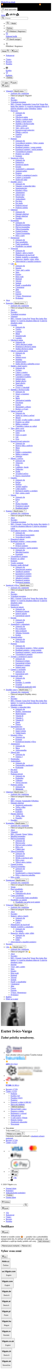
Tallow (39, 109)
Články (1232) (11, 1091)
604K (16, 1172)
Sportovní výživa (17, 158)
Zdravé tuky (20, 195)
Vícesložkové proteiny (24, 152)
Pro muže (19, 203)
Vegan (42, 104)
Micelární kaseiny (22, 552)
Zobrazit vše (20, 113)
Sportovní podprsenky (23, 805)
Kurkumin (19, 767)
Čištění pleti (20, 849)
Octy (17, 439)
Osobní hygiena (21, 231)
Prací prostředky (21, 242)
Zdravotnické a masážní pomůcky (28, 261)
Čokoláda (19, 385)
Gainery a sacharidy (23, 177)
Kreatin (18, 167)
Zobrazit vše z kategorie (20, 93)
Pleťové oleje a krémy (23, 845)
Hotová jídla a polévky (24, 446)
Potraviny (14, 111)
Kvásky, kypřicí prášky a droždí (27, 420)
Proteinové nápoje (22, 145)
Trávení (18, 281)
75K (15, 1178)
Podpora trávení (21, 205)
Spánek (18, 283)
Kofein (18, 635)
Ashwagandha (20, 750)
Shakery (18, 920)
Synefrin (18, 685)
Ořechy (18, 355)
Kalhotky (19, 812)
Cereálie (18, 115)
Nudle (17, 471)
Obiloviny (19, 469)
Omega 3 (18, 757)
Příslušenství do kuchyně (24, 255)
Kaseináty (19, 554)
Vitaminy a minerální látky (25, 186)
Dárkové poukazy (18, 1107)
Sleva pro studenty (18, 1104)
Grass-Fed (35, 104)
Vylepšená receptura (18, 102)
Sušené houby (20, 362)
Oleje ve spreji (20, 435)
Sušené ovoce (20, 357)
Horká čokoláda (21, 504)
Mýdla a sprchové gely (24, 858)
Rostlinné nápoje (21, 508)
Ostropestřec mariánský (24, 765)
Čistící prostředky (22, 244)
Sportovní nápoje (22, 165)
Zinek (17, 722)
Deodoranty (20, 856)
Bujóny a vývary (21, 409)
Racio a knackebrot (22, 476)
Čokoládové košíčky (23, 377)
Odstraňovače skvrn (23, 893)
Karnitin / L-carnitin (23, 682)
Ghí (16, 437)
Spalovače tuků (21, 180)
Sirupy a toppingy (22, 394)
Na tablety (19, 931)
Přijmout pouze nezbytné (10, 1246)
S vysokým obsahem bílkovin (36, 106)
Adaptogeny (20, 192)
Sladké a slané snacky (23, 121)
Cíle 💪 (14, 264)
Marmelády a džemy (23, 407)
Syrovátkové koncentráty (25, 535)
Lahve (17, 922)
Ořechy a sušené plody (24, 119)
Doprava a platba (17, 1111)
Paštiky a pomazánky (23, 452)
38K (15, 1175)
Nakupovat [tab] (10, 1215)
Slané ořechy (20, 383)
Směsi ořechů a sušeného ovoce (27, 364)
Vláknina (18, 780)
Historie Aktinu (16, 1120)
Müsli (17, 334)
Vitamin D (19, 720)
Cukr (17, 396)
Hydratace (19, 298)
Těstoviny (19, 463)
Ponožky (18, 809)
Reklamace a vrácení (18, 1113)
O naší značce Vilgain (19, 1118)
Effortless (32, 109)
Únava (18, 292)
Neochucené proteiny (23, 569)
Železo (18, 724)
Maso (17, 448)
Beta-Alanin (20, 641)
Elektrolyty (19, 162)
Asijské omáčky (21, 486)
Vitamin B (19, 716)
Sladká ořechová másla (24, 349)
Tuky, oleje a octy (22, 128)
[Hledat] (3, 18)
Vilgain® (9, 91)
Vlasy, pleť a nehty (22, 270)
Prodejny (14, 1100)
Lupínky (18, 338)
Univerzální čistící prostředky (26, 898)
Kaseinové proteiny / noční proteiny (29, 149)
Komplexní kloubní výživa (25, 742)
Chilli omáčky (20, 489)
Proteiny (14, 139)
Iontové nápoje (21, 613)
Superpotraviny (21, 188)
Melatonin (19, 789)
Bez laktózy (19, 106)
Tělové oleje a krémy (23, 862)
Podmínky (10, 1191)
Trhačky (18, 938)
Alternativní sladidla (23, 400)
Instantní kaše (20, 336)
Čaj (16, 502)
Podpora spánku (21, 208)
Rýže (17, 465)
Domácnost (15, 238)
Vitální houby (20, 733)
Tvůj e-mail (10, 1130)
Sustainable (26, 104)
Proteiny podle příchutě (19, 565)
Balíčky (9, 997)
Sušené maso (20, 379)
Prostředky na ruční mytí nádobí (27, 902)
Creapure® (19, 622)
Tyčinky (18, 370)
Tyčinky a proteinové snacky (26, 175)
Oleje (17, 433)
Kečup (18, 482)
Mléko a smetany (22, 424)
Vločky (18, 329)
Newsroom (15, 1124)
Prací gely (19, 891)
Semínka (18, 359)
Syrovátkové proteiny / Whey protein (29, 143)
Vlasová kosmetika (22, 233)
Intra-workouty (21, 631)
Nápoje (18, 137)
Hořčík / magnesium (23, 711)
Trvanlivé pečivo (21, 474)
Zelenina (18, 456)
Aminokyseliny (21, 171)
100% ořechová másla (23, 344)
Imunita (18, 268)
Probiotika (19, 778)
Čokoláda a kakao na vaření (26, 426)
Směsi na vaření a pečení (24, 415)
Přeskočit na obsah (8, 2)
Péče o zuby (20, 236)
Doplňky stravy (16, 182)
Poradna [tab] (9, 1221)
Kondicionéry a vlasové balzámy (28, 873)
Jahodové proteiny (22, 578)
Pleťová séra (20, 843)
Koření (18, 405)
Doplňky (18, 218)
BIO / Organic (16, 104)
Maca (17, 748)
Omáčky (18, 134)
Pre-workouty (20, 629)
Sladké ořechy (20, 381)
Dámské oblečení (22, 214)
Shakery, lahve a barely (24, 253)
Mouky (18, 418)
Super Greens (20, 731)
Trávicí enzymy (21, 782)
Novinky (14, 100)
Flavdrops (19, 403)
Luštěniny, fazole (22, 467)
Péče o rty (19, 847)
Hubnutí (18, 279)
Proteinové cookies (22, 665)
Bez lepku (40, 319)
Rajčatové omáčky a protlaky (26, 491)
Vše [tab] (7, 1213)
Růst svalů (19, 277)
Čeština (9, 78)
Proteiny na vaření (22, 154)
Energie (18, 294)
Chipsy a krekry (21, 372)
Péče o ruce (19, 860)
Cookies (9, 1195)
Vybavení (14, 248)
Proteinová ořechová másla (25, 347)
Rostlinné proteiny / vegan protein (28, 147)
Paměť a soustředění (23, 285)
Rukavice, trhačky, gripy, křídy (27, 259)
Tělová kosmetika (22, 229)
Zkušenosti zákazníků (19, 1122)
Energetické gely (21, 674)
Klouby (18, 274)
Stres (17, 272)
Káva (17, 499)
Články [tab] (8, 1217)
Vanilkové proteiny (22, 572)
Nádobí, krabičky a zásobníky (26, 257)
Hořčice (18, 484)
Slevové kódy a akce (18, 1109)
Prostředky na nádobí (23, 246)
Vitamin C (19, 718)
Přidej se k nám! (12, 999)
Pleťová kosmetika (22, 227)
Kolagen (18, 156)
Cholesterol (19, 287)
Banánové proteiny (22, 580)
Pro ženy (18, 201)
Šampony (19, 871)
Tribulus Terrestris (22, 633)
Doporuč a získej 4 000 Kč (21, 1102)
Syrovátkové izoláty (23, 537)
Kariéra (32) (15, 1096)
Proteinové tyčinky (22, 661)
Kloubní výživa (21, 190)
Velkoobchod (16, 1115)
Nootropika (19, 197)
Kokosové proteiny (22, 582)
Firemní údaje (11, 1188)
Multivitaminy (20, 714)
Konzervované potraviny (24, 130)
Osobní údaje (11, 1197)
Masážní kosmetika (22, 225)
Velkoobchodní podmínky (16, 1193)
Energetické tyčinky (23, 663)
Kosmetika (15, 220)
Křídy (17, 940)
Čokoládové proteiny (23, 576)
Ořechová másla (21, 117)
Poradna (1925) (16, 1098)
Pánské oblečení (21, 216)
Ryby (17, 450)
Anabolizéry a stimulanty (25, 169)
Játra (17, 289)
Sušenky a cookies (22, 375)
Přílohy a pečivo (21, 132)
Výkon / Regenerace (23, 296)
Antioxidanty (20, 199)
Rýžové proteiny (21, 546)
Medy (17, 398)
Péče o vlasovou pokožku (25, 875)
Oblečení (14, 210)
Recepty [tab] (9, 1219)
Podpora (14, 1094)
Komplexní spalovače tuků (25, 687)
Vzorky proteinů (17, 563)
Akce (13, 98)
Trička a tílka (20, 807)
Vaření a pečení (21, 126)
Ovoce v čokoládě (22, 387)
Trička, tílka (20, 816)
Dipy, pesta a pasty (22, 493)
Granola (18, 331)
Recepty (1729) (12, 1089)
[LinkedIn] (12, 1180)
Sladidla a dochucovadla (24, 124)
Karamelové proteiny (23, 574)
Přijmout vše (26, 1246)
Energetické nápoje (22, 616)
